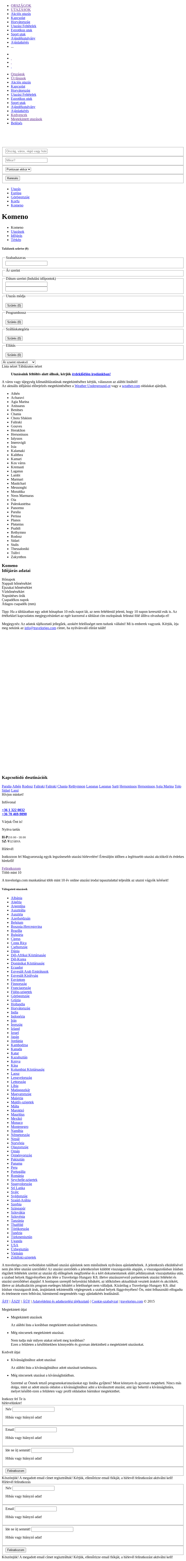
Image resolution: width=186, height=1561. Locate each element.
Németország (20, 1135)
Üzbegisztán (20, 1249)
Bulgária (17, 935)
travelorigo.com (131, 1301)
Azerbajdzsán (20, 918)
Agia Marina (20, 402)
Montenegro (19, 1127)
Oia (13, 500)
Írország (16, 1024)
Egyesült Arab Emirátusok (30, 971)
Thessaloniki (20, 549)
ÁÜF (26, 1301)
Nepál (15, 1139)
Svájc (15, 1192)
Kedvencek (19, 115)
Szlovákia (18, 1212)
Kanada (16, 1049)
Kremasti (17, 467)
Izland (15, 1029)
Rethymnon (77, 786)
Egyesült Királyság (24, 975)
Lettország (18, 1082)
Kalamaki (18, 451)
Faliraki (16, 422)
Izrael (15, 1033)
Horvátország (20, 22)
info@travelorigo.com (40, 628)
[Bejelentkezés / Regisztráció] (11, 66)
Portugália (18, 1171)
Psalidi (15, 528)
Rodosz (16, 536)
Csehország (19, 947)
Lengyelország (21, 1078)
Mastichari (18, 483)
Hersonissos (19, 434)
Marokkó (17, 1110)
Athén (15, 393)
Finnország (19, 984)
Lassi (15, 790)
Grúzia (16, 1000)
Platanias (17, 524)
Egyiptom (18, 980)
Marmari (17, 479)
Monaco (17, 1122)
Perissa (16, 516)
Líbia (14, 1086)
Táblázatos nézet (30, 366)
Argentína (18, 906)
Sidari (15, 540)
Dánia (15, 951)
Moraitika (18, 491)
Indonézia (18, 1016)
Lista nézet (9, 366)
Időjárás (16, 236)
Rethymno (18, 532)
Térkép (16, 240)
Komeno (17, 205)
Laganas (17, 471)
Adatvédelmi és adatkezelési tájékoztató (60, 1301)
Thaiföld (17, 1225)
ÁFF (5, 1301)
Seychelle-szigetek (24, 1180)
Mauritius (17, 1114)
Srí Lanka (18, 1188)
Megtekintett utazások (26, 119)
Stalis (15, 545)
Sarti (115, 786)
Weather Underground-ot (92, 386)
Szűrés (14, 305)
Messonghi (19, 487)
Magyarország (21, 1094)
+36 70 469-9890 (14, 814)
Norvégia (17, 1143)
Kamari (16, 459)
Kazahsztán (19, 1057)
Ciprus (15, 939)
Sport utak (18, 34)
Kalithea (17, 455)
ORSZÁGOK (21, 5)
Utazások (17, 231)
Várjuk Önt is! (12, 822)
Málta (15, 1106)
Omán (15, 1151)
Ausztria (17, 914)
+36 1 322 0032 (13, 810)
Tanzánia (17, 1220)
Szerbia (16, 1204)
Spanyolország (21, 1184)
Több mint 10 (11, 872)
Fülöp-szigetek (21, 992)
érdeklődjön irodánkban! (91, 374)
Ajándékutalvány (23, 38)
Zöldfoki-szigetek (23, 1257)
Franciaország (21, 988)
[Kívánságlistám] (11, 58)
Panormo (17, 508)
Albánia (16, 898)
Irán (14, 1020)
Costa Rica (19, 943)
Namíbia (17, 1131)
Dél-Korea (18, 959)
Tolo (178, 786)
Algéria (16, 902)
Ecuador (17, 967)
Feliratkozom (11, 868)
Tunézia (16, 1233)
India (14, 1012)
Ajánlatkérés (20, 42)
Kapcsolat (18, 18)
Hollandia (18, 1004)
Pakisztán (17, 1159)
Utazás (16, 189)
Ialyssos (16, 438)
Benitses (17, 410)
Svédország (19, 1196)
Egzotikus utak (21, 30)
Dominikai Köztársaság (27, 963)
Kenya (15, 1061)
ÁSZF (15, 1301)
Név (8, 1409)
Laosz (15, 1073)
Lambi (15, 475)
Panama (16, 1163)
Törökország (20, 1229)
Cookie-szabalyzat (105, 1301)
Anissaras (18, 406)
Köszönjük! (10, 1478)
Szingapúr (18, 1208)
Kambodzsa (19, 1045)
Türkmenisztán (21, 1237)
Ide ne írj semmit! (17, 1450)
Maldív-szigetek (22, 1102)
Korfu (15, 201)
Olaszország (19, 1147)
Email (9, 1429)
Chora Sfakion (21, 418)
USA (14, 1245)
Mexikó (16, 1118)
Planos (15, 520)
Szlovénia (18, 1216)
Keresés (12, 178)
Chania (16, 414)
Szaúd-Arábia (21, 1200)
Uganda (16, 1241)
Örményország (21, 1155)
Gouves (16, 426)
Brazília (16, 931)
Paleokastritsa (20, 504)
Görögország (20, 197)
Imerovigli (18, 442)
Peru (14, 1167)
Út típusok (18, 78)
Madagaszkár (20, 1090)
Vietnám (17, 1253)
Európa (16, 193)
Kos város (18, 463)
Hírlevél (7, 849)
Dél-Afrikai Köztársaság (28, 955)
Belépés (16, 123)
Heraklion (18, 430)
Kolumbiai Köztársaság (27, 1069)
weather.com (131, 386)
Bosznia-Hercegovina (26, 926)
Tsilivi (15, 553)
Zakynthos (18, 557)
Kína (14, 1065)
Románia (17, 1176)
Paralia (16, 512)
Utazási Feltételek (23, 26)
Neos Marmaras (22, 496)
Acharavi (17, 398)
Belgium (17, 922)
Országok (18, 74)
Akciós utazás (21, 14)
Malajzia (17, 1098)
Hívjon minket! (13, 794)
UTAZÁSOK (21, 10)
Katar (15, 1053)
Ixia (13, 447)
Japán (15, 1037)
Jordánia (17, 1041)
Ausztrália (18, 910)
